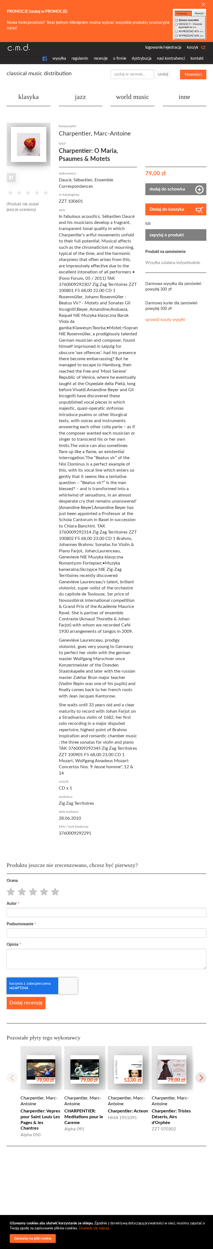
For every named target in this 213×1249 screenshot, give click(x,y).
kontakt (197, 59)
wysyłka (59, 59)
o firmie (119, 59)
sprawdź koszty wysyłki (165, 320)
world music (132, 96)
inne (184, 96)
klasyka (28, 96)
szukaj (163, 74)
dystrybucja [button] (141, 59)
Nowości (193, 74)
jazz (80, 96)
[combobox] (132, 74)
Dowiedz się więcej (94, 1228)
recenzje (101, 59)
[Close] (203, 5)
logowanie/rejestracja (163, 47)
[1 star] (9, 892)
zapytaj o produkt (166, 235)
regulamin (80, 59)
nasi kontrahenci (171, 59)
